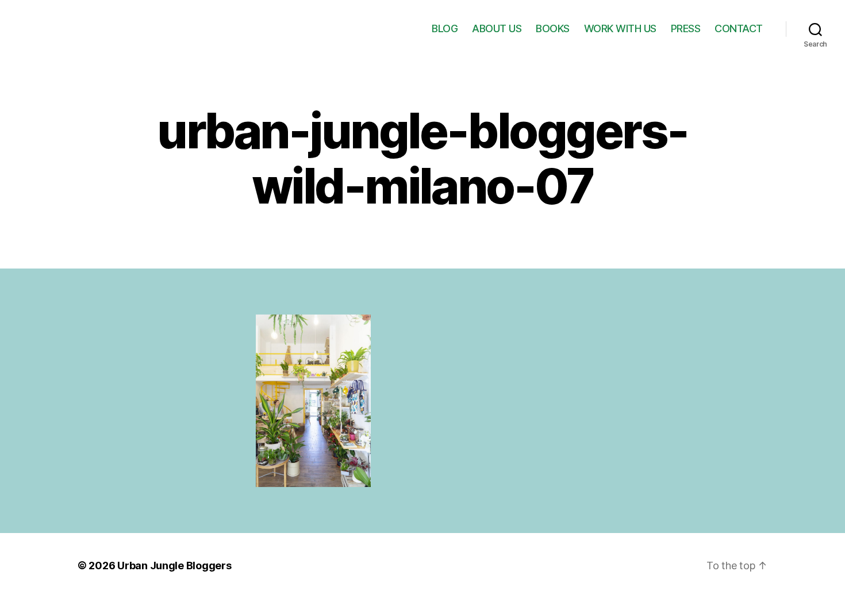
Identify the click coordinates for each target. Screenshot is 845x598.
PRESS (686, 28)
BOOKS (553, 28)
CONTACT (739, 28)
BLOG (445, 28)
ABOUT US (496, 28)
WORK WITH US (620, 28)
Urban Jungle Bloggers (174, 565)
